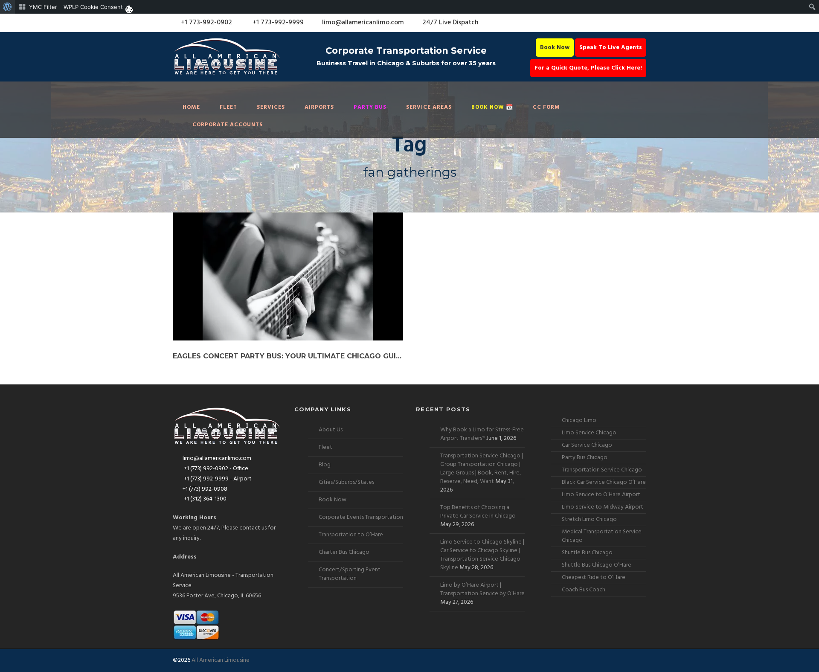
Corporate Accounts (227, 124)
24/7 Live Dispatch (450, 22)
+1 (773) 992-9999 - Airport (217, 479)
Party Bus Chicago (584, 458)
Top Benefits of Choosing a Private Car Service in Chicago (478, 512)
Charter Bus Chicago (344, 552)
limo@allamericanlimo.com (363, 22)
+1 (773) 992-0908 (205, 489)
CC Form (546, 107)
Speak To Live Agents (610, 47)
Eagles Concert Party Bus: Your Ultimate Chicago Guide (288, 356)
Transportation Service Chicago (602, 470)
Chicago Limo (579, 420)
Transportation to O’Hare (351, 535)
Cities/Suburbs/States (346, 482)
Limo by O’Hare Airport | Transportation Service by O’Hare (482, 589)
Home (191, 107)
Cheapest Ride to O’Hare (593, 577)
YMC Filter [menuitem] (43, 6)
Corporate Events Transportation (361, 517)
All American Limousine (221, 660)
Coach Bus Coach (583, 590)
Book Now (554, 47)
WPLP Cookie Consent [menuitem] (93, 6)
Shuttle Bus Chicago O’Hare (596, 565)
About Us (331, 430)
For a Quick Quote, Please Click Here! (588, 68)
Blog (325, 465)
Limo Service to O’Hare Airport (601, 495)
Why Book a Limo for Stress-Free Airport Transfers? (482, 434)
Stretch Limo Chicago (589, 519)
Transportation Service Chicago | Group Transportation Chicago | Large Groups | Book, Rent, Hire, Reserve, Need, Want (481, 468)
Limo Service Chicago (589, 433)
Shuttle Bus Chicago (587, 553)
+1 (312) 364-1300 (205, 499)
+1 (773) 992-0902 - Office (215, 469)
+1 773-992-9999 (277, 22)
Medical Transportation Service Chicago (602, 536)
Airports (319, 107)
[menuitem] (7, 7)
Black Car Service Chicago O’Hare (604, 482)
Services (271, 107)
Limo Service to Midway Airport (602, 507)
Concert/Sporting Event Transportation (349, 574)
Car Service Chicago (587, 445)
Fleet (228, 107)
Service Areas (429, 107)
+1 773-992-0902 (205, 22)
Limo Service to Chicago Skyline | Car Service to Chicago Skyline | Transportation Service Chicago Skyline (482, 555)
